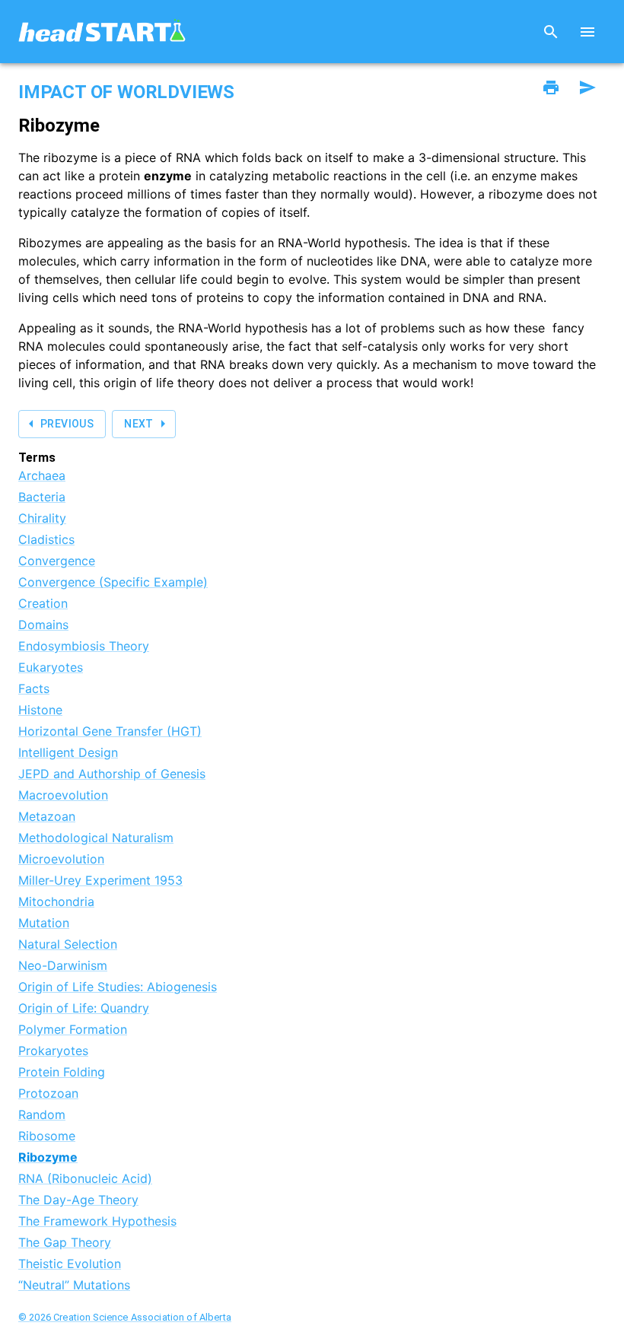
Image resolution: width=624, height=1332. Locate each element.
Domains (43, 624)
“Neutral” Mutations (74, 1284)
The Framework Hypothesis (97, 1221)
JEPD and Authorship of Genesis (111, 773)
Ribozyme (48, 1157)
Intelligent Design (68, 752)
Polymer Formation (72, 1029)
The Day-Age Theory (78, 1199)
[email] (587, 87)
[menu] (587, 32)
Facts (33, 688)
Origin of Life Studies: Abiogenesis (117, 986)
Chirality (42, 518)
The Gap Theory (64, 1242)
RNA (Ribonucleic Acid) (85, 1178)
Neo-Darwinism (62, 965)
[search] (551, 32)
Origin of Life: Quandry (83, 1008)
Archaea (41, 475)
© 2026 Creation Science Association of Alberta (124, 1317)
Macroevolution (63, 795)
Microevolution (61, 858)
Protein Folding (61, 1071)
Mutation (43, 922)
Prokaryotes (53, 1050)
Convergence (56, 560)
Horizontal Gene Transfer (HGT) (110, 731)
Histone (40, 709)
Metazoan (46, 816)
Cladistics (46, 539)
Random (41, 1114)
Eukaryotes (50, 667)
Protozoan (48, 1093)
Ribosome (46, 1135)
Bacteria (41, 496)
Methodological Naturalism (96, 837)
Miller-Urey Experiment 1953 (100, 880)
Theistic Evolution (69, 1263)
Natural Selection (67, 944)
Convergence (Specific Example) (113, 582)
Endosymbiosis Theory (83, 645)
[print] (551, 87)
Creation (43, 603)
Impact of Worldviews (126, 92)
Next (139, 424)
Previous (67, 424)
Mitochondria (56, 901)
